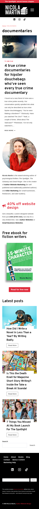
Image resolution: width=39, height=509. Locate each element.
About (13, 457)
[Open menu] (32, 9)
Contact (7, 460)
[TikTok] (24, 19)
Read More (10, 130)
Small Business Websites (12, 223)
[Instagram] (19, 19)
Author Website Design (23, 503)
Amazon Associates (19, 489)
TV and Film (9, 61)
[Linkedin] (14, 19)
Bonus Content (18, 460)
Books (21, 457)
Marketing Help (10, 462)
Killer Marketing (12, 191)
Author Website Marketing (14, 185)
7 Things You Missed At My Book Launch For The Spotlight (19, 425)
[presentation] (19, 317)
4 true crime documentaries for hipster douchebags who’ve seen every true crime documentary (19, 79)
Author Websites (26, 220)
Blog (28, 457)
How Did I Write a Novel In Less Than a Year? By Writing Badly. (19, 334)
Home (6, 457)
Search (32, 445)
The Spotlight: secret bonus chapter (19, 1)
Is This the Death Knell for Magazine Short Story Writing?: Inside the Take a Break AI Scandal (19, 381)
